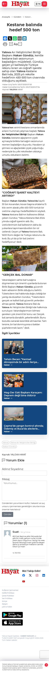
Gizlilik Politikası (8, 593)
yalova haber (7, 607)
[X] (30, 575)
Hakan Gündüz (23, 55)
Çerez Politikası (8, 596)
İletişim (5, 604)
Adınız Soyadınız (12, 469)
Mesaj (6, 479)
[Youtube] (23, 581)
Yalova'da (32, 201)
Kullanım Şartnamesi (10, 590)
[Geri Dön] (4, 4)
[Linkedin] (43, 575)
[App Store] (24, 622)
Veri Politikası (7, 598)
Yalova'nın (7, 127)
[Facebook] (23, 575)
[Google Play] (24, 615)
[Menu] (44, 4)
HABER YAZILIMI (27, 636)
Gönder (7, 514)
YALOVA (13, 89)
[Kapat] (46, 665)
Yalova (6, 52)
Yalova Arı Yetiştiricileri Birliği (23, 443)
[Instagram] (37, 575)
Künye (4, 601)
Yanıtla (17, 553)
